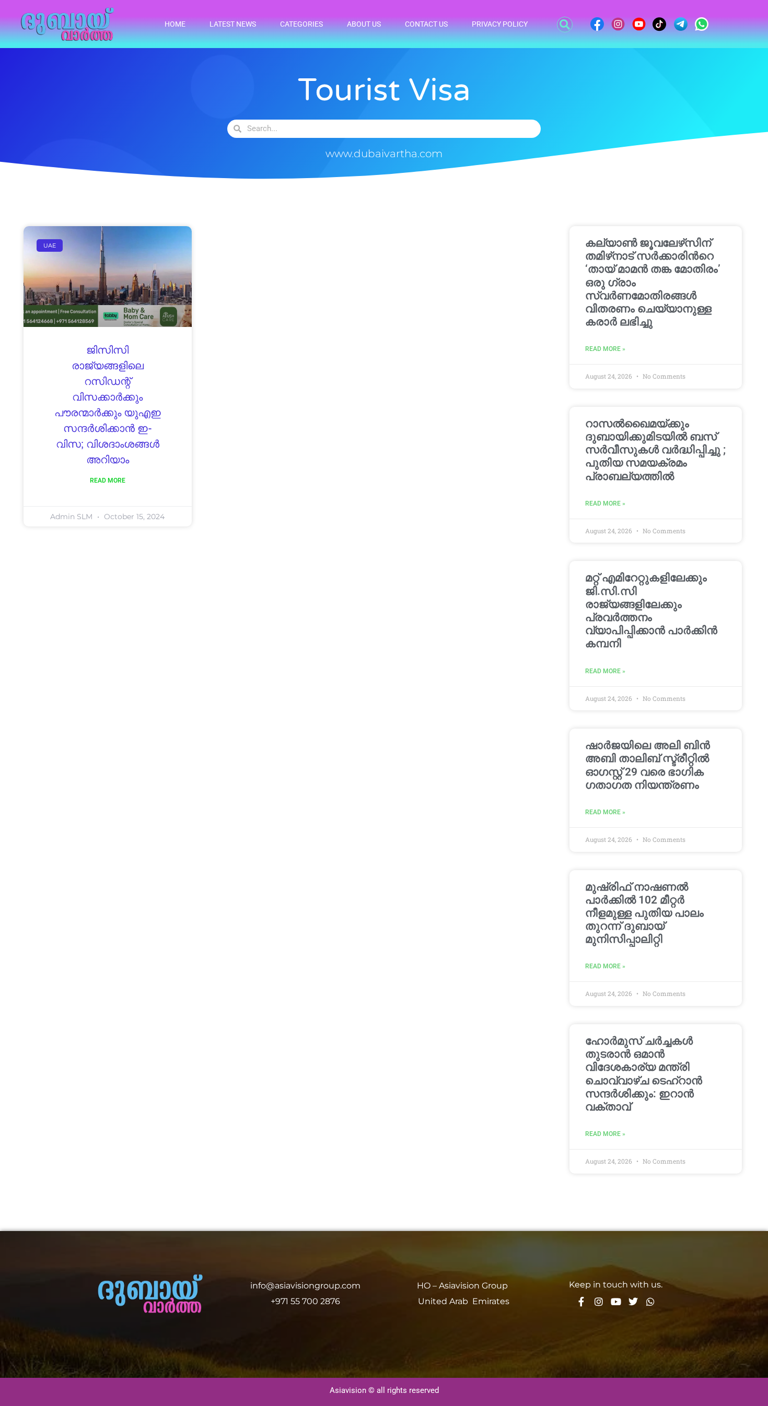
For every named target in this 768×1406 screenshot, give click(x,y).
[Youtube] (616, 1301)
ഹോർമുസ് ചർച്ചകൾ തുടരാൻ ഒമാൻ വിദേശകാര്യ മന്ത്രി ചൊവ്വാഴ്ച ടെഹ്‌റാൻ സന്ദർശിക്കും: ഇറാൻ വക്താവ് (643, 1074)
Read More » (605, 349)
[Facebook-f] (581, 1301)
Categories (301, 24)
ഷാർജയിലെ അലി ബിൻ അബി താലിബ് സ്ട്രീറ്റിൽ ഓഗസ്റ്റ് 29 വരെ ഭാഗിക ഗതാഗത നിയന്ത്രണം (647, 765)
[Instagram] (598, 1301)
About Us (364, 24)
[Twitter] (633, 1301)
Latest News (233, 24)
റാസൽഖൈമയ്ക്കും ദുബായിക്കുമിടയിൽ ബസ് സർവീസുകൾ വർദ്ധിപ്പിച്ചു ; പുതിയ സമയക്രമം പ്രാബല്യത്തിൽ (655, 450)
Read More (107, 480)
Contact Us (426, 24)
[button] (565, 24)
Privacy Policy (500, 24)
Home (175, 24)
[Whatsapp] (650, 1301)
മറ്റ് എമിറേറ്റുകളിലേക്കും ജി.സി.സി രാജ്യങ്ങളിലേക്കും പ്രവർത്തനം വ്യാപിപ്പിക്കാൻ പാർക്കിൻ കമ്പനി (651, 610)
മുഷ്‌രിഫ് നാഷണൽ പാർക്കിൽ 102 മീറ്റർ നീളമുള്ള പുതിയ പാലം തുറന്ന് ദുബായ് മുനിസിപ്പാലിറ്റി (644, 913)
